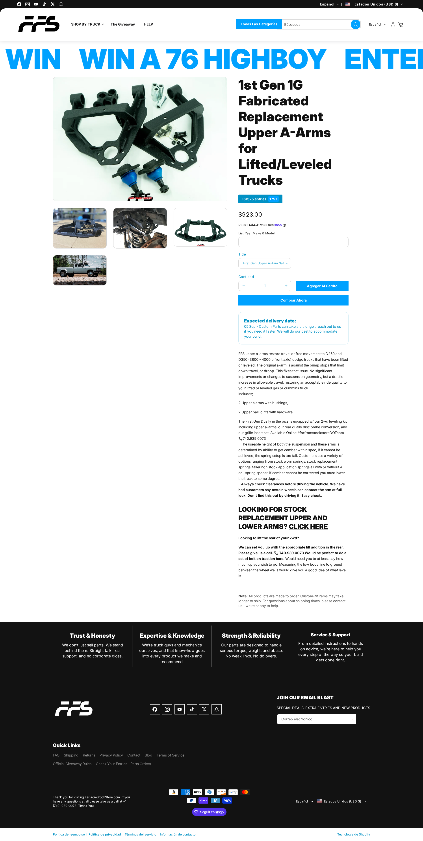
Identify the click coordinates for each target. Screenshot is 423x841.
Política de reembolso (69, 834)
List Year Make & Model (256, 233)
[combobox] (319, 24)
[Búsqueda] (355, 24)
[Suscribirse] (351, 719)
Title (242, 254)
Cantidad (246, 276)
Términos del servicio (140, 834)
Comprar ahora (293, 300)
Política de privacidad (105, 834)
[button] (86, 24)
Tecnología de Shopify (353, 834)
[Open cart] (400, 24)
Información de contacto (177, 834)
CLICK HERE (308, 526)
